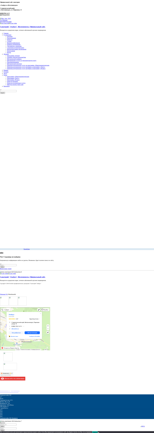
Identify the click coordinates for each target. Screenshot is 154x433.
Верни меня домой (5, 268)
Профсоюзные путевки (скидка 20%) (11, 389)
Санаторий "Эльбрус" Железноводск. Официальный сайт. (22, 27)
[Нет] (98, 432)
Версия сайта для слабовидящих (14, 378)
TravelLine (27, 249)
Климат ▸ (9, 418)
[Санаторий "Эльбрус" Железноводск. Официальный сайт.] (4, 23)
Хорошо (95, 432)
